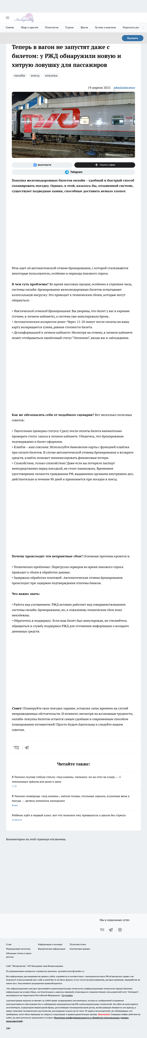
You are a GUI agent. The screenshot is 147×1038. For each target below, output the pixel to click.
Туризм (69, 27)
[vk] (17, 747)
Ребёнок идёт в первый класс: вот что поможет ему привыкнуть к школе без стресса (69, 817)
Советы (10, 27)
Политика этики (78, 944)
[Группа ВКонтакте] (42, 165)
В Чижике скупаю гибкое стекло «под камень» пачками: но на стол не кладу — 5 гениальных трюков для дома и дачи (66, 781)
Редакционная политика (18, 948)
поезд (35, 75)
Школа (84, 27)
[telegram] (28, 747)
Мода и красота (29, 27)
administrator (124, 88)
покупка (51, 75)
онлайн (19, 75)
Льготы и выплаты (105, 27)
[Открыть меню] (7, 17)
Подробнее (67, 995)
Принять (132, 38)
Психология (51, 27)
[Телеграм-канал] (73, 172)
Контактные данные (80, 948)
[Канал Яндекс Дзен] (104, 165)
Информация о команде (50, 944)
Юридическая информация (51, 948)
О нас (9, 944)
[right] (143, 27)
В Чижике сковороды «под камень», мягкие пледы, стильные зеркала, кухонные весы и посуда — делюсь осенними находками (71, 800)
